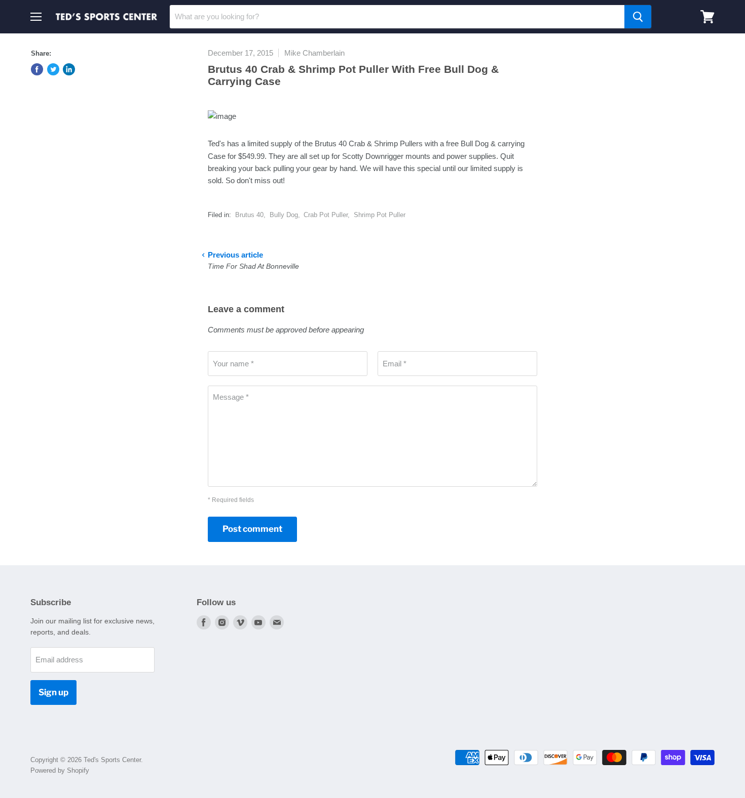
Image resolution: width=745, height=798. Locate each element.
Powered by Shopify (59, 770)
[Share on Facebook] (37, 69)
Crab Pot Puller (326, 215)
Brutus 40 (249, 215)
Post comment (252, 529)
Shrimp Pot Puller (379, 215)
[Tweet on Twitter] (53, 69)
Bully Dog (284, 215)
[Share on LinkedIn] (69, 69)
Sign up (53, 692)
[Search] (637, 16)
